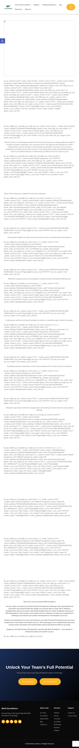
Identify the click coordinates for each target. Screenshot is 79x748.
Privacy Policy (72, 716)
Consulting (57, 721)
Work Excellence (10, 708)
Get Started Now (27, 681)
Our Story (43, 713)
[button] (2, 40)
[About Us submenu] (31, 9)
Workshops (57, 724)
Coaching (57, 718)
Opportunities (44, 718)
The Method (43, 716)
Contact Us (71, 7)
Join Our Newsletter (50, 681)
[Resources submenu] (22, 9)
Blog (41, 721)
